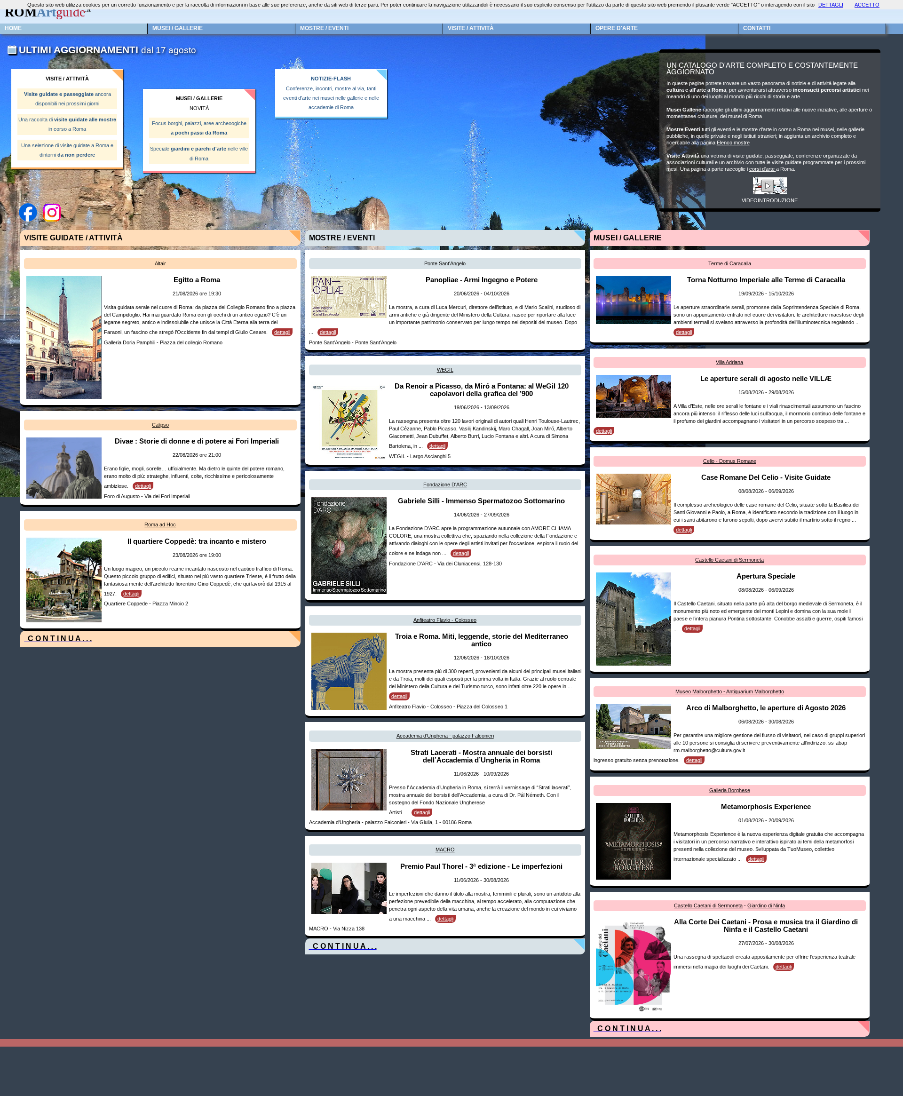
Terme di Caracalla (729, 263)
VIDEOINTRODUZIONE (770, 200)
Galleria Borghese (729, 790)
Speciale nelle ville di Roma (199, 153)
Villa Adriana (729, 362)
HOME (13, 28)
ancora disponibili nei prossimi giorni (67, 98)
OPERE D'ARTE (616, 28)
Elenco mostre (733, 142)
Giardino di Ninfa (766, 905)
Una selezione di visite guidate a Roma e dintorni (67, 150)
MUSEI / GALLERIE (177, 28)
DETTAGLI (830, 5)
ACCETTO (867, 5)
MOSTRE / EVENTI (324, 28)
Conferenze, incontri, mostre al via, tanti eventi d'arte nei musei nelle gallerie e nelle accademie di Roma (331, 93)
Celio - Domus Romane (729, 461)
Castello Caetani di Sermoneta (729, 560)
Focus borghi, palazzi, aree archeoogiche (199, 127)
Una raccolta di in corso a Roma (67, 124)
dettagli (282, 332)
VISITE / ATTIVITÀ (471, 28)
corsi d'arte (762, 169)
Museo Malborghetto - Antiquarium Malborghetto (729, 691)
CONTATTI (756, 28)
